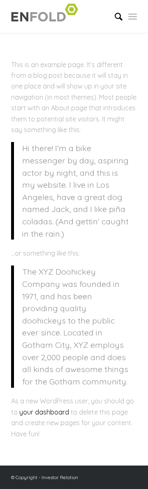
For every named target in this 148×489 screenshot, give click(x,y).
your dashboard (44, 412)
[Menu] (132, 16)
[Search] (114, 16)
